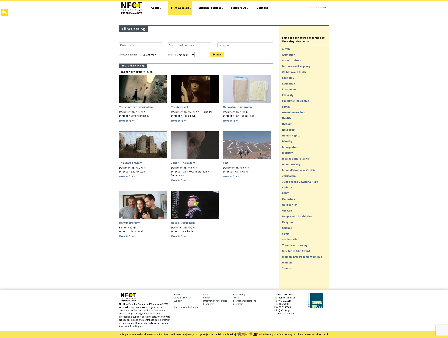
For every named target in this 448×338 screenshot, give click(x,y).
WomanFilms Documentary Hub (302, 256)
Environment (290, 89)
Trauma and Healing (295, 245)
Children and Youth (294, 72)
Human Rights (291, 135)
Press (236, 297)
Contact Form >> (284, 313)
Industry (287, 152)
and (170, 54)
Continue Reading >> (131, 326)
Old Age (287, 210)
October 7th (289, 204)
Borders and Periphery (296, 66)
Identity (287, 141)
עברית (323, 7)
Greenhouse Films (293, 112)
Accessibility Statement (186, 307)
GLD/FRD (201, 334)
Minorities (288, 199)
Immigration (290, 147)
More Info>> (127, 120)
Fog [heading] (225, 162)
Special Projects (209, 8)
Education (288, 83)
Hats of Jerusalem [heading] (183, 222)
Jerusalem (289, 176)
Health (286, 118)
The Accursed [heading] (179, 107)
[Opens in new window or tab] (315, 307)
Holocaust (289, 129)
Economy (288, 77)
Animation (288, 54)
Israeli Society (291, 164)
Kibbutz (287, 187)
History (287, 124)
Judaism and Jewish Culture (300, 181)
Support (178, 300)
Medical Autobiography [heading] (237, 107)
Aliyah (286, 49)
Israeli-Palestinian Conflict (299, 170)
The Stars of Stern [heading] (130, 162)
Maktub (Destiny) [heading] (130, 222)
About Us (208, 294)
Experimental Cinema (295, 101)
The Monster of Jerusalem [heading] (136, 107)
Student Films (291, 239)
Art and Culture (291, 60)
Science (287, 228)
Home (177, 294)
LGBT (285, 193)
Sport (285, 233)
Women (287, 262)
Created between (128, 54)
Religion (287, 222)
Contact (262, 8)
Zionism (287, 268)
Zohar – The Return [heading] (183, 162)
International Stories (295, 158)
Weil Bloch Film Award (296, 251)
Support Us (238, 8)
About (155, 8)
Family (286, 106)
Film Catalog (180, 8)
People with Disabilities (297, 216)
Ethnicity (287, 95)
